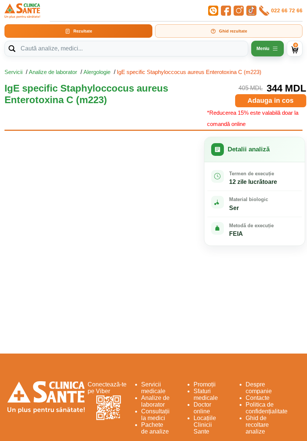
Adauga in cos (270, 100)
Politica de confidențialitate (267, 407)
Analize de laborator (53, 72)
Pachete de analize (155, 428)
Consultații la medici (155, 414)
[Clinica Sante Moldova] (22, 10)
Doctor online (202, 407)
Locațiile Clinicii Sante (205, 425)
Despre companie (259, 387)
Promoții (205, 384)
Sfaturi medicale (206, 394)
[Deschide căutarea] (11, 48)
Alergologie (96, 72)
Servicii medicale (153, 387)
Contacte (258, 398)
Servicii (13, 72)
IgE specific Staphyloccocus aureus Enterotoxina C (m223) (189, 72)
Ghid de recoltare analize (257, 425)
